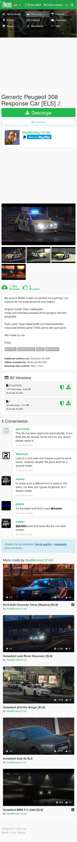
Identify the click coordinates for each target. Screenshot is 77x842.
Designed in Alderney (14, 828)
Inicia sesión (43, 544)
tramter (20, 479)
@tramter (56, 508)
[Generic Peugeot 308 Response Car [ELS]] (38, 224)
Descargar (41, 112)
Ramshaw (22, 454)
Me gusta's (34, 289)
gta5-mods (22, 429)
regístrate (60, 544)
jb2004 (20, 504)
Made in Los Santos (13, 832)
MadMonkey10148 (36, 132)
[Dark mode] (66, 4)
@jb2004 (21, 526)
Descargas (14, 289)
